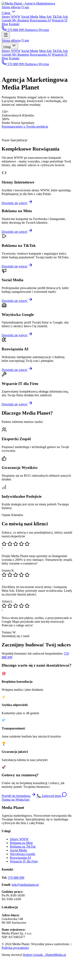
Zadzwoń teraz (49, 796)
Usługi (6, 13)
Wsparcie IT (60, 20)
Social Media (29, 16)
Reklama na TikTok (23, 846)
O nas (25, 7)
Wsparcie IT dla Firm (24, 861)
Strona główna (11, 7)
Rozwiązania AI (40, 20)
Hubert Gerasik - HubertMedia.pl (44, 954)
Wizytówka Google (22, 854)
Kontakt (14, 24)
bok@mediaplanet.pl (25, 884)
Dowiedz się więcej (15, 203)
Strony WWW (11, 16)
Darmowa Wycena (37, 30)
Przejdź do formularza (16, 796)
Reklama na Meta (21, 843)
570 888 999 (16, 30)
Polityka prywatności (15, 947)
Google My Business (15, 20)
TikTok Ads (60, 16)
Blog (5, 24)
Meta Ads (45, 16)
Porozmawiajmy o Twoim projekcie (25, 126)
